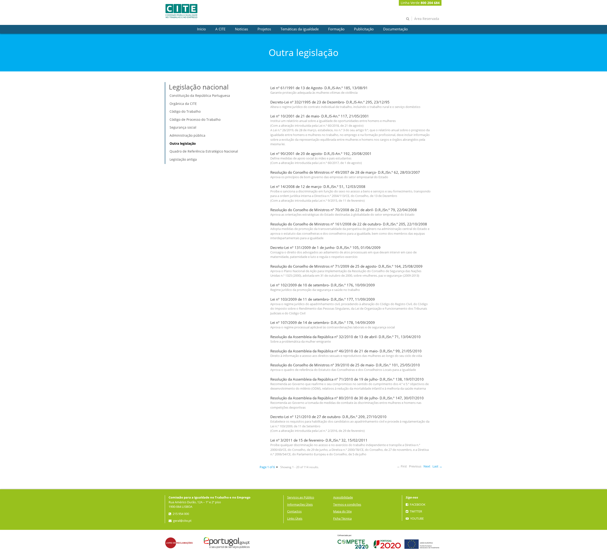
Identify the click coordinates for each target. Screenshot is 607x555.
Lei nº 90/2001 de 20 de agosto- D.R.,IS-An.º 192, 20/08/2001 (321, 153)
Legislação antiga (183, 159)
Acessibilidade (343, 497)
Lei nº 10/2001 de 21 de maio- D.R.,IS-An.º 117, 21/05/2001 (319, 116)
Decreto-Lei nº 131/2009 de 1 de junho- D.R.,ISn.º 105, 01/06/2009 (325, 247)
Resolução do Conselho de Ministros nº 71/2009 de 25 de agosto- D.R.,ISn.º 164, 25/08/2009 (346, 266)
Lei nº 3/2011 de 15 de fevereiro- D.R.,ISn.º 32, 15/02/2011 (319, 440)
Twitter (415, 511)
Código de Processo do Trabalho (195, 119)
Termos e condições (347, 505)
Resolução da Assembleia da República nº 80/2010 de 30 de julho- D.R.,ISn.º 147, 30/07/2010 (347, 398)
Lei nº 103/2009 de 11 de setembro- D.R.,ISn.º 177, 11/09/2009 (322, 299)
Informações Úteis (300, 505)
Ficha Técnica (342, 519)
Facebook (417, 505)
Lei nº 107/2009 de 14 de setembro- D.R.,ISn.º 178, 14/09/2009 (322, 322)
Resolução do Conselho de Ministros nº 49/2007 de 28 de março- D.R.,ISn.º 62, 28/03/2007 (345, 172)
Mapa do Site (342, 511)
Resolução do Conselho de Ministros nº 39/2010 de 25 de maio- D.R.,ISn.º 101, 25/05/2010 (345, 365)
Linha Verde (420, 2)
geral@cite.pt (182, 521)
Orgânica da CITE (183, 103)
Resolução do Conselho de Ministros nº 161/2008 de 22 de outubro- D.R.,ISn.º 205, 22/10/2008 (348, 224)
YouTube (416, 519)
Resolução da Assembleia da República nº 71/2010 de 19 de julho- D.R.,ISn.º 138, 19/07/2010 (347, 379)
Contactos (294, 511)
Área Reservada (426, 18)
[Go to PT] (181, 11)
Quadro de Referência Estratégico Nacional (204, 151)
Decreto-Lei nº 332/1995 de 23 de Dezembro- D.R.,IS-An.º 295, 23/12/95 (330, 102)
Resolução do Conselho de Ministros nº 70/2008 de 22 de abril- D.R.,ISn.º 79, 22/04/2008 (343, 209)
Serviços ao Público (300, 497)
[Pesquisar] (407, 18)
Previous (415, 466)
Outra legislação (183, 143)
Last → (437, 466)
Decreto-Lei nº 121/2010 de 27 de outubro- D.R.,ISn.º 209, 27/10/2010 (328, 416)
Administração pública (187, 135)
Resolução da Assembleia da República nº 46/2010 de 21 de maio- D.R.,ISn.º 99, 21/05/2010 (346, 351)
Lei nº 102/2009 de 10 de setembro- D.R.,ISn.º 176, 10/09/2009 (322, 285)
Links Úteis (294, 519)
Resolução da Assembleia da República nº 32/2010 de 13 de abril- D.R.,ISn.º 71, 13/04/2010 (345, 336)
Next (426, 466)
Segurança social (183, 127)
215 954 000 (180, 514)
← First (402, 466)
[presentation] (201, 29)
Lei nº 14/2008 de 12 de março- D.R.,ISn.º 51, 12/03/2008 (317, 186)
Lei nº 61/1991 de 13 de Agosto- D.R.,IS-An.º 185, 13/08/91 (319, 87)
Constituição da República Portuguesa (200, 95)
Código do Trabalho (185, 111)
